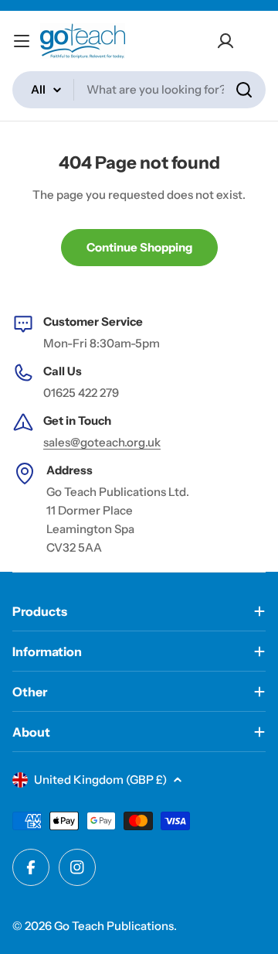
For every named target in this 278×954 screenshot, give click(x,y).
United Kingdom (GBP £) (100, 779)
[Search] (244, 89)
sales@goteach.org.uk (102, 442)
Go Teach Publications (114, 925)
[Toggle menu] (21, 41)
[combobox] (139, 89)
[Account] (225, 41)
